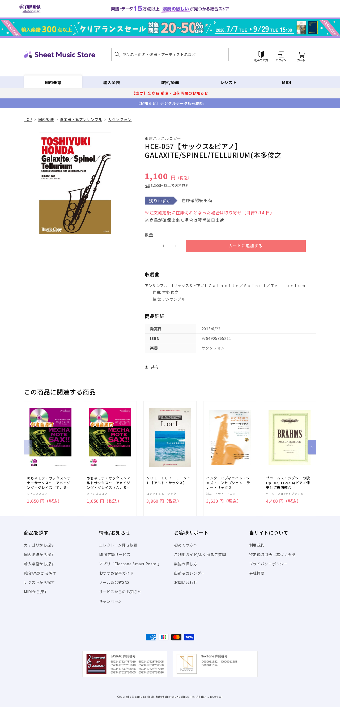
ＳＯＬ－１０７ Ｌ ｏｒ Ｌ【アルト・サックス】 (170, 480)
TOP (28, 119)
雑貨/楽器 (170, 82)
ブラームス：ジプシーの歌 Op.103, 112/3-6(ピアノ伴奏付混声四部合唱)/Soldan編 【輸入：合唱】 (288, 483)
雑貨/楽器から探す (40, 573)
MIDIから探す (36, 591)
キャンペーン (110, 601)
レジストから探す (39, 582)
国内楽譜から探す (39, 554)
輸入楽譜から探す (39, 563)
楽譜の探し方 (185, 563)
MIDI (286, 82)
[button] (170, 54)
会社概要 (257, 573)
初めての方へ (185, 545)
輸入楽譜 (111, 82)
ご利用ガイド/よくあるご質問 (200, 554)
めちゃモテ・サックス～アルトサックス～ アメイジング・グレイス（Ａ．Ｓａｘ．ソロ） (108, 483)
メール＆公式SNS (114, 582)
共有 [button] (155, 367)
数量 (149, 234)
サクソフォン (120, 119)
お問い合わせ (185, 582)
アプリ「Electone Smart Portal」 (130, 563)
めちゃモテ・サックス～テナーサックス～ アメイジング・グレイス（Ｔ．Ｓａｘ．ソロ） (49, 483)
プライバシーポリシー (268, 563)
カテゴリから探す (39, 545)
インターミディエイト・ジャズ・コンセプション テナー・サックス (228, 483)
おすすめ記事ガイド (116, 573)
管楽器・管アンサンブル (81, 119)
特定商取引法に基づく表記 (272, 554)
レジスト (228, 82)
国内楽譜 (53, 82)
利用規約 (257, 545)
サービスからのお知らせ (120, 591)
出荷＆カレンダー (189, 573)
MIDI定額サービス (115, 554)
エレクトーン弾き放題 (118, 545)
